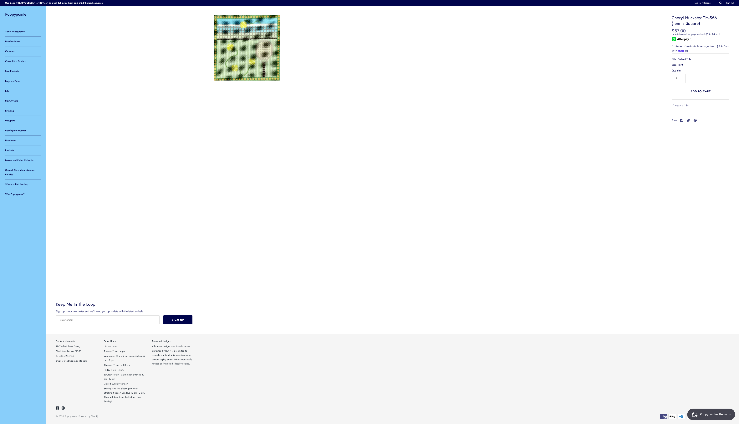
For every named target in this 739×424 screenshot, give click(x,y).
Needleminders (12, 41)
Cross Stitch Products (15, 61)
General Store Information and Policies (20, 172)
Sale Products (12, 71)
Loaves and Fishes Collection (19, 160)
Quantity (676, 70)
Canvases (9, 51)
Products (9, 150)
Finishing (9, 110)
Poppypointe (71, 416)
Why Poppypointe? (15, 194)
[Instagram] (63, 408)
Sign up (178, 320)
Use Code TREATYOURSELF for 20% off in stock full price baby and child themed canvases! (54, 2)
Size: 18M (677, 65)
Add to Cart (701, 91)
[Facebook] (57, 408)
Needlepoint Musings (15, 130)
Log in (698, 2)
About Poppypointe (15, 31)
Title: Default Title (681, 59)
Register (707, 2)
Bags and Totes (12, 81)
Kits (7, 90)
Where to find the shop (16, 184)
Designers (10, 120)
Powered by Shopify (88, 416)
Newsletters (10, 140)
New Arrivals (11, 100)
